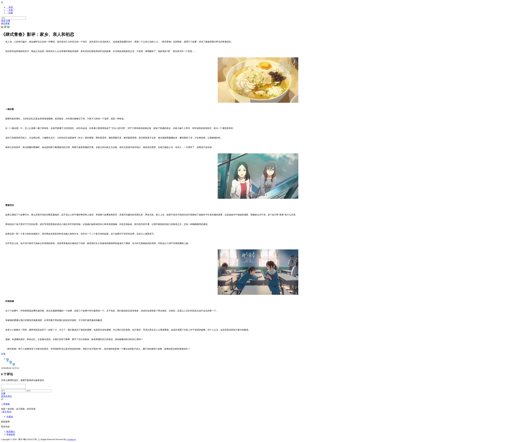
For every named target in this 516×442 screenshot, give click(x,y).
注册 (8, 20)
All (39, 439)
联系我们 (10, 431)
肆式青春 (5, 23)
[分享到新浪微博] (2, 27)
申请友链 (10, 434)
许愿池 (9, 417)
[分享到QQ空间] (8, 27)
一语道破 (5, 404)
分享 (3, 354)
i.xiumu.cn (71, 439)
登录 (3, 20)
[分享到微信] (5, 27)
